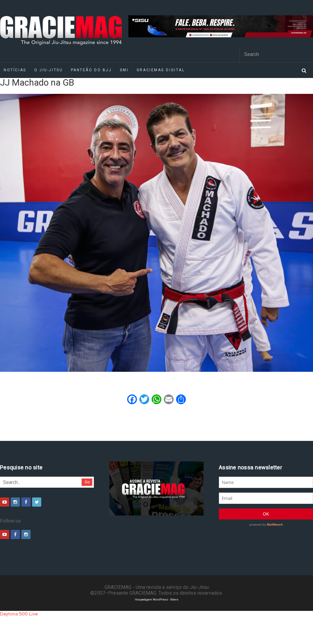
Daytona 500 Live (19, 614)
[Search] (304, 70)
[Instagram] (15, 502)
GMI (124, 70)
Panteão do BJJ (91, 70)
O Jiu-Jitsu (48, 70)
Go (87, 482)
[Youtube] (4, 502)
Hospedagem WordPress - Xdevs (157, 599)
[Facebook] (26, 502)
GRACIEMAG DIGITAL (161, 70)
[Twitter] (36, 502)
